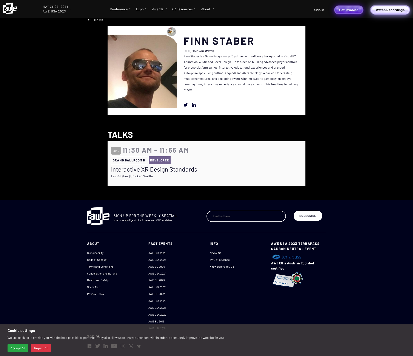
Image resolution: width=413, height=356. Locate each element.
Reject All (41, 348)
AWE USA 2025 (157, 259)
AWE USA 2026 (157, 253)
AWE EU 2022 (156, 294)
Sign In (319, 10)
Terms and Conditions (100, 266)
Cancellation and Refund (102, 273)
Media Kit (215, 253)
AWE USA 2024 (157, 273)
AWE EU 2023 (156, 280)
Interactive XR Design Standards (154, 169)
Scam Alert (94, 287)
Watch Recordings (390, 10)
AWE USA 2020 (157, 314)
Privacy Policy (95, 294)
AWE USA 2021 (157, 307)
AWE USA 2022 (157, 300)
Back (99, 20)
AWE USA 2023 (157, 287)
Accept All (18, 348)
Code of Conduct (97, 259)
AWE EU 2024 (156, 266)
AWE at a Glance (220, 259)
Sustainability (95, 253)
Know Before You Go (222, 266)
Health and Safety (98, 280)
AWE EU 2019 (156, 321)
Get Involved (348, 10)
